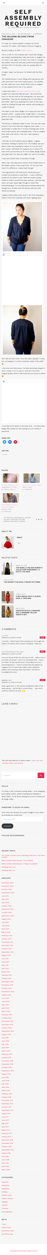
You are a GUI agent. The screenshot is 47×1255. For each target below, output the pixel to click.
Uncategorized (7, 1212)
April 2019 (5, 1047)
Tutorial (4, 1205)
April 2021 (5, 968)
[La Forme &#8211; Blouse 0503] (31, 478)
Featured (5, 1182)
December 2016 (7, 1140)
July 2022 (5, 922)
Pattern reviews (24, 34)
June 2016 (5, 1160)
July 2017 (5, 1117)
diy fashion (8, 518)
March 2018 (6, 1090)
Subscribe (7, 826)
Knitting (4, 1192)
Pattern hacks (7, 1195)
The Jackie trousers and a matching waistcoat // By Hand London (23, 856)
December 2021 (7, 942)
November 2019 (7, 1024)
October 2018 (7, 1067)
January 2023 (6, 906)
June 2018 (5, 1080)
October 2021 (6, 949)
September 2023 (8, 893)
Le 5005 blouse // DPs (10, 485)
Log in (4, 1224)
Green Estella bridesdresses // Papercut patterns (20, 864)
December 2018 (7, 1061)
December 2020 (7, 982)
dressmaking (19, 518)
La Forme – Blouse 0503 (31, 485)
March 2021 (6, 972)
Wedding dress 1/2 (8, 870)
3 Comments (37, 34)
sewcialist (14, 521)
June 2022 (5, 925)
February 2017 (7, 1133)
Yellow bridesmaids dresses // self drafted (17, 860)
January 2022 (6, 939)
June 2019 (5, 1041)
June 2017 (5, 1120)
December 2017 (7, 1100)
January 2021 (6, 978)
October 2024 (7, 889)
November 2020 (7, 985)
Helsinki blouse (26, 50)
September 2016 (8, 1150)
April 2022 (5, 929)
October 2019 (7, 1028)
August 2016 (6, 1153)
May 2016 (5, 1163)
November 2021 (7, 945)
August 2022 (6, 919)
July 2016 (5, 1156)
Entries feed (6, 1227)
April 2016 (5, 1166)
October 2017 (7, 1107)
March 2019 (6, 1051)
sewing (22, 521)
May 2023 (5, 899)
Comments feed (8, 1231)
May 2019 (5, 1044)
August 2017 (6, 1113)
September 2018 (8, 1071)
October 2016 (7, 1146)
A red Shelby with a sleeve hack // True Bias (28, 597)
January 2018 (6, 1097)
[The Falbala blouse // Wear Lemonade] (11, 498)
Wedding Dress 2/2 (9, 867)
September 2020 (8, 991)
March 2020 (6, 1011)
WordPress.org (7, 1234)
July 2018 (5, 1077)
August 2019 (6, 1034)
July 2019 (5, 1038)
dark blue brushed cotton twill (28, 91)
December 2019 (7, 1021)
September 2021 (8, 952)
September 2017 (8, 1110)
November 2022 (7, 909)
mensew (5, 680)
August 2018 (6, 1074)
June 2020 (5, 1001)
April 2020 (5, 1008)
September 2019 (8, 1031)
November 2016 (7, 1143)
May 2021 (5, 965)
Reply (42, 637)
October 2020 (7, 988)
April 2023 (5, 902)
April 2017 (5, 1127)
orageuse (14, 519)
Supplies (5, 1202)
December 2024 (7, 883)
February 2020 (7, 1015)
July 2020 (5, 998)
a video (42, 126)
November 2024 (7, 886)
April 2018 (5, 1087)
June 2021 (5, 962)
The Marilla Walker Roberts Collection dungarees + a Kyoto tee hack (29, 570)
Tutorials (5, 1208)
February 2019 (7, 1054)
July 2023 (5, 896)
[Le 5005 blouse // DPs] (11, 478)
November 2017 (7, 1104)
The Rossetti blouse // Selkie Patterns (22, 582)
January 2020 (7, 1018)
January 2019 (6, 1057)
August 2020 (6, 995)
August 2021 (6, 955)
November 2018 (7, 1064)
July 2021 (5, 958)
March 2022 (6, 932)
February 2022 (7, 935)
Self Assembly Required (23, 17)
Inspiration (5, 1188)
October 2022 (7, 912)
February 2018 (7, 1094)
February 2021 (7, 975)
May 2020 (5, 1005)
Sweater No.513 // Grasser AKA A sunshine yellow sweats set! (28, 613)
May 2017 (5, 1123)
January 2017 (6, 1137)
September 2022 (8, 916)
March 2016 (6, 1169)
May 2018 (5, 1084)
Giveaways (5, 1185)
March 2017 (6, 1130)
